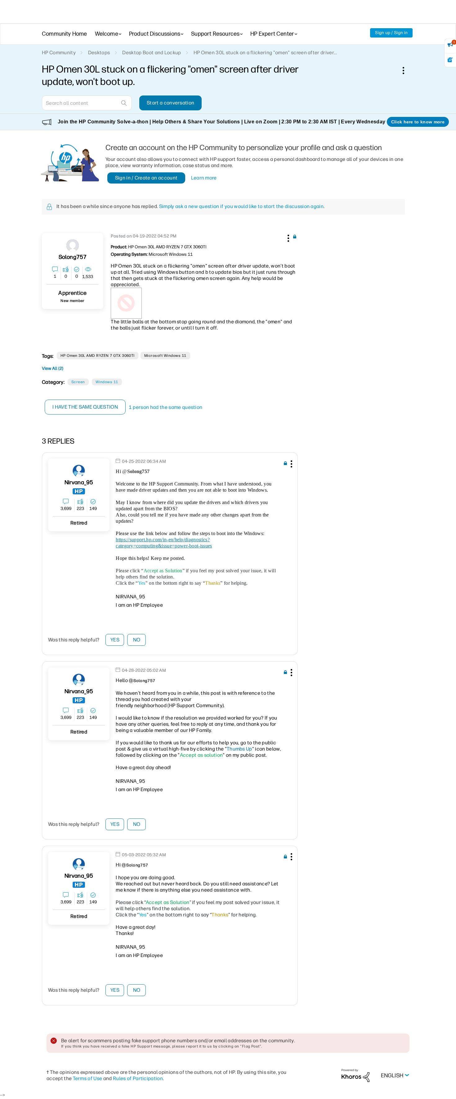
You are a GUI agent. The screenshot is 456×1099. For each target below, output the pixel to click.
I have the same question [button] (85, 407)
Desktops (99, 52)
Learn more (204, 178)
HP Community (59, 52)
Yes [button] (114, 640)
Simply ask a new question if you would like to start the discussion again (241, 206)
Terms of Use (87, 1078)
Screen (78, 382)
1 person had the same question (166, 407)
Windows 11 (107, 382)
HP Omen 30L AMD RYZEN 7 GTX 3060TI (97, 355)
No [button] (137, 640)
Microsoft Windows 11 (165, 355)
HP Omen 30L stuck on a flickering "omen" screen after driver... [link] (265, 52)
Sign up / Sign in (391, 32)
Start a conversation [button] (170, 103)
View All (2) (52, 368)
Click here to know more (418, 121)
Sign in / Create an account (146, 178)
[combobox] (87, 102)
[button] (287, 237)
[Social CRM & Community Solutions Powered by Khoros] (355, 1075)
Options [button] (406, 70)
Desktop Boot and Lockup (151, 52)
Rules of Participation (138, 1078)
